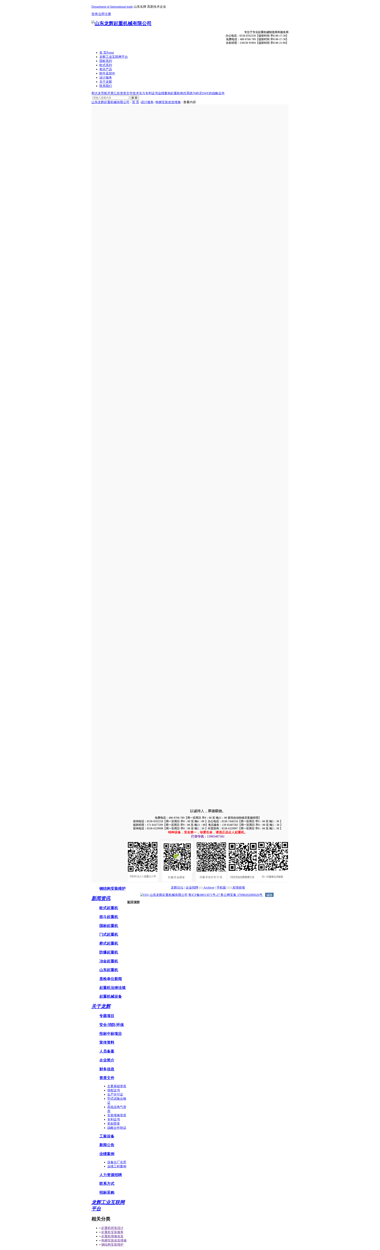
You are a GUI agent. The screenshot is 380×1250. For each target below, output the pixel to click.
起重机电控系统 (182, 93)
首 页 (106, 52)
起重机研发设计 (112, 1228)
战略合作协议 (116, 1127)
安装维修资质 (116, 1115)
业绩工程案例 (116, 1166)
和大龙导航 (99, 93)
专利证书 (151, 93)
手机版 (221, 887)
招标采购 (106, 1192)
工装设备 (106, 1136)
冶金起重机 (108, 961)
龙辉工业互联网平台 (113, 56)
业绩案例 (164, 93)
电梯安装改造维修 (168, 102)
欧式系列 (105, 65)
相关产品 (105, 69)
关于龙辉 (105, 81)
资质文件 (126, 93)
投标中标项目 (110, 1034)
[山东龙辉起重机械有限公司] (121, 23)
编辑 (269, 895)
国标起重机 (108, 926)
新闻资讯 (100, 898)
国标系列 (105, 61)
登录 (94, 14)
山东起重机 (108, 970)
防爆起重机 (108, 952)
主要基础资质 (116, 1086)
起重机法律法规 (112, 988)
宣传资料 (106, 1042)
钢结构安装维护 (112, 888)
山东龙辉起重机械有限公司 (110, 102)
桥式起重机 (108, 943)
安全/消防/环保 (111, 1025)
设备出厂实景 (116, 1162)
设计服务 (105, 77)
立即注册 (104, 14)
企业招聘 (192, 887)
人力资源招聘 (110, 1175)
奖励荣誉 (113, 1123)
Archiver (208, 887)
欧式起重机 (108, 908)
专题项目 (106, 1016)
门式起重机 (108, 934)
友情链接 (238, 887)
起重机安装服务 (112, 1232)
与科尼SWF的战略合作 (209, 93)
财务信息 (106, 1069)
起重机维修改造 (112, 1236)
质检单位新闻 (110, 979)
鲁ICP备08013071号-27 (204, 895)
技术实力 (139, 93)
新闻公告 (106, 1145)
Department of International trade (112, 6)
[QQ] (144, 895)
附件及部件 (107, 73)
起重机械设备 (110, 996)
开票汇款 (113, 93)
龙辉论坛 (177, 887)
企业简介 (106, 1060)
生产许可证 (115, 1094)
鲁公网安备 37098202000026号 (241, 895)
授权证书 (113, 1090)
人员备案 (106, 1051)
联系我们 (105, 86)
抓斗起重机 (108, 917)
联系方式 (106, 1183)
